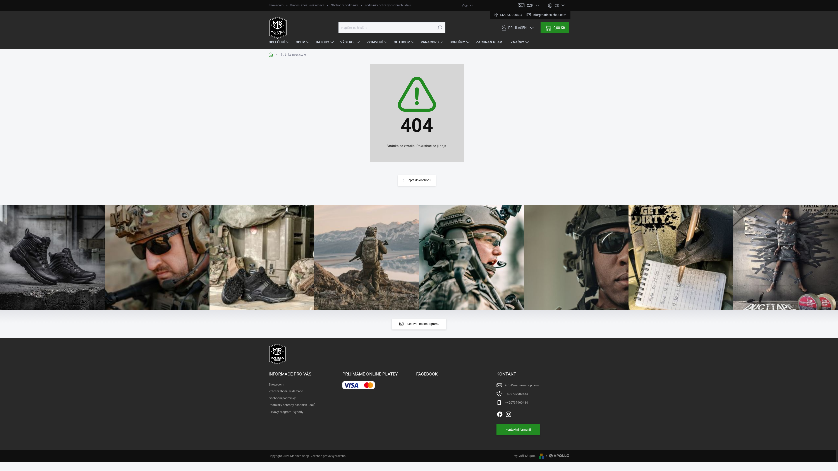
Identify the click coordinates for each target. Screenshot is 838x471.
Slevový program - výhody (286, 412)
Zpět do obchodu (419, 180)
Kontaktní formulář (518, 429)
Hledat (439, 27)
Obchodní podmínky (344, 5)
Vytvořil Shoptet (525, 455)
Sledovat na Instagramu (423, 324)
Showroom (276, 5)
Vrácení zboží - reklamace (307, 5)
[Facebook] (499, 413)
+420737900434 (516, 394)
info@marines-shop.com (522, 385)
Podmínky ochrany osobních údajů (387, 5)
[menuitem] (279, 42)
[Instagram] (508, 413)
